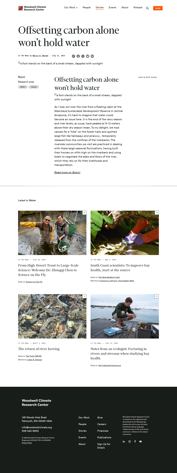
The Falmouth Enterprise (109, 365)
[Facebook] (135, 440)
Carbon (34, 87)
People (87, 7)
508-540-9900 (30, 431)
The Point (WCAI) (33, 356)
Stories (100, 7)
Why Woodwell (154, 36)
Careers (101, 424)
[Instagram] (129, 441)
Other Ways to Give (156, 29)
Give (158, 8)
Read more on (67, 172)
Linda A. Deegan (34, 359)
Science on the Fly (34, 281)
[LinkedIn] (124, 440)
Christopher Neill (126, 280)
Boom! (21, 76)
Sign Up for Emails (103, 445)
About (124, 7)
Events (112, 7)
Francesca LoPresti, (108, 280)
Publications (104, 437)
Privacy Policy (27, 442)
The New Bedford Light (109, 277)
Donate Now (152, 21)
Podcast (137, 7)
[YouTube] (140, 440)
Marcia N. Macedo (40, 56)
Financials (102, 430)
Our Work (69, 7)
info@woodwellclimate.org (37, 427)
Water (22, 87)
